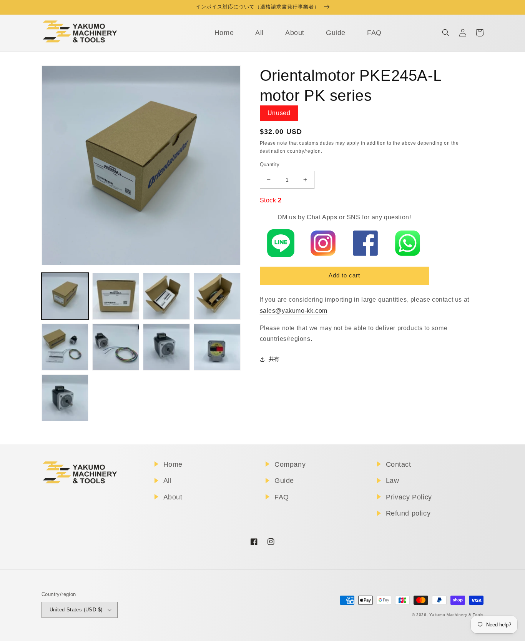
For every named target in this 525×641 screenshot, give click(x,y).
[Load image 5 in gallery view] (65, 347)
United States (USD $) (76, 610)
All (167, 480)
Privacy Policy (409, 497)
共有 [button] (274, 359)
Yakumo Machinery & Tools (456, 615)
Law (392, 480)
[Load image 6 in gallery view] (115, 347)
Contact (398, 464)
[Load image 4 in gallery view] (217, 296)
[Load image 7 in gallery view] (166, 347)
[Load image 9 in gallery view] (65, 397)
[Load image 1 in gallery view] (65, 296)
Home (173, 464)
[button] (445, 32)
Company (290, 464)
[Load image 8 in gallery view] (217, 347)
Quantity (270, 164)
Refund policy (408, 513)
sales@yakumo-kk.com (293, 310)
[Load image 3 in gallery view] (166, 296)
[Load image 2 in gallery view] (115, 296)
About (173, 497)
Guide (284, 480)
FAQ (281, 497)
